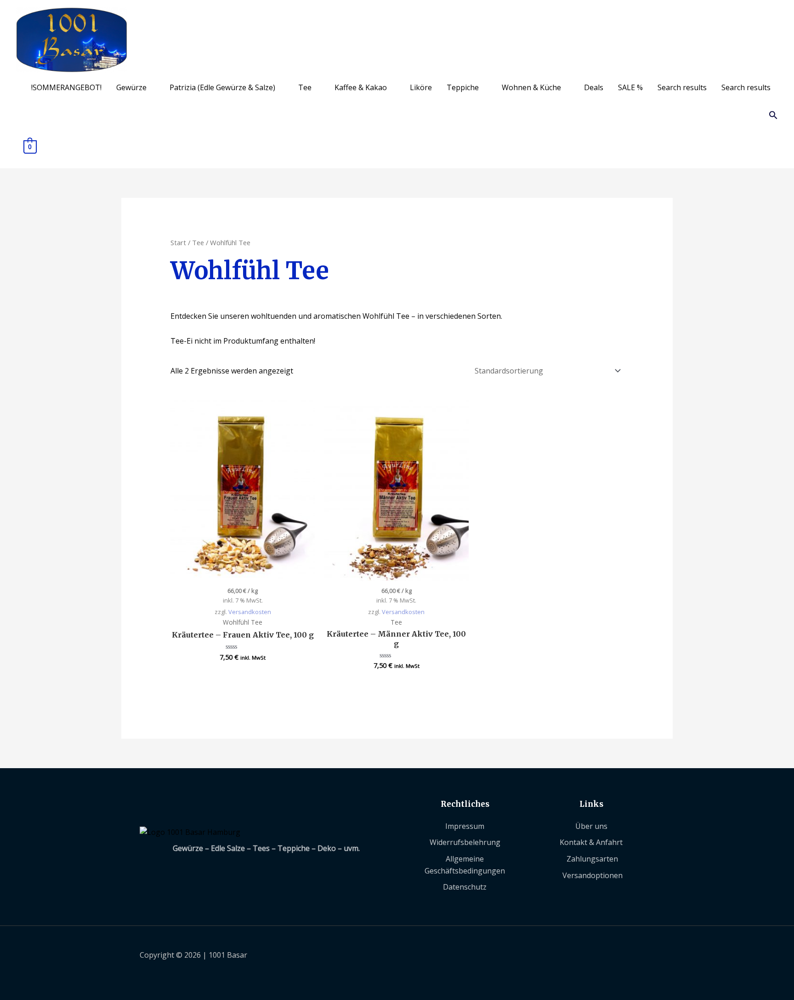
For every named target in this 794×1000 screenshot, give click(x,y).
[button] (773, 117)
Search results (682, 87)
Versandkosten (249, 612)
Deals (593, 87)
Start (178, 242)
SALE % (630, 87)
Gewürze (131, 87)
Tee (305, 87)
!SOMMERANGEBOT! (66, 87)
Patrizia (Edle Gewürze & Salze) (222, 87)
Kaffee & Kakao (361, 87)
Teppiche (463, 87)
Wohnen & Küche (531, 87)
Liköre (421, 87)
